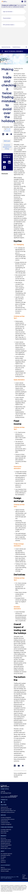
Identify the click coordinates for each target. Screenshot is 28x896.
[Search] (26, 47)
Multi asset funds (4, 831)
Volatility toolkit (4, 846)
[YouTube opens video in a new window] (4, 162)
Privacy (24, 875)
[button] (12, 11)
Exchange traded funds (6, 829)
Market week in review (6, 848)
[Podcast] (4, 167)
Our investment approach (6, 853)
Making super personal (6, 841)
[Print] (11, 134)
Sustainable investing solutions (7, 812)
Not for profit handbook (6, 845)
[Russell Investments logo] (4, 1)
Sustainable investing (5, 855)
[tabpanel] (14, 24)
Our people (3, 857)
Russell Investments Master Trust (8, 810)
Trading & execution (5, 822)
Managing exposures (5, 843)
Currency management (6, 817)
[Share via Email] (7, 134)
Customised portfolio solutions (7, 819)
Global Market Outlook (6, 869)
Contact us (3, 860)
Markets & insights (5, 871)
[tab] (22, 1)
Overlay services (4, 820)
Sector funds (3, 833)
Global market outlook (6, 840)
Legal (23, 876)
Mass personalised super (6, 808)
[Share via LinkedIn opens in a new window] (3, 134)
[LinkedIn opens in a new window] (9, 162)
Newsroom (3, 862)
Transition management (6, 824)
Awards (2, 858)
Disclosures (24, 878)
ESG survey (3, 838)
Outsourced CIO (4, 807)
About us (3, 867)
